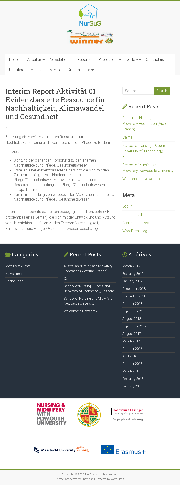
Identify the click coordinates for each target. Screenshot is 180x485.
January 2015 (132, 386)
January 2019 (132, 281)
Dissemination (79, 70)
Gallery (132, 59)
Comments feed (135, 222)
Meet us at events (45, 70)
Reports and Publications (97, 59)
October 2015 (132, 364)
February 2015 (133, 379)
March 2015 (131, 371)
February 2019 (133, 274)
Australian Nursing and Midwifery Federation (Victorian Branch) (147, 123)
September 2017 (134, 326)
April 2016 (129, 356)
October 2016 (132, 349)
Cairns (127, 137)
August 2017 (131, 334)
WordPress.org (134, 231)
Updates (16, 70)
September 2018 (134, 311)
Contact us (155, 59)
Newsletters (59, 59)
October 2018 (132, 304)
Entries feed (132, 214)
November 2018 (134, 296)
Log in (127, 206)
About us (34, 59)
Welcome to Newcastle (141, 179)
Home (14, 59)
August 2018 (131, 319)
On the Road (14, 281)
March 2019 (131, 266)
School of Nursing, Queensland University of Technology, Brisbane (147, 151)
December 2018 (134, 289)
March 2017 (131, 341)
